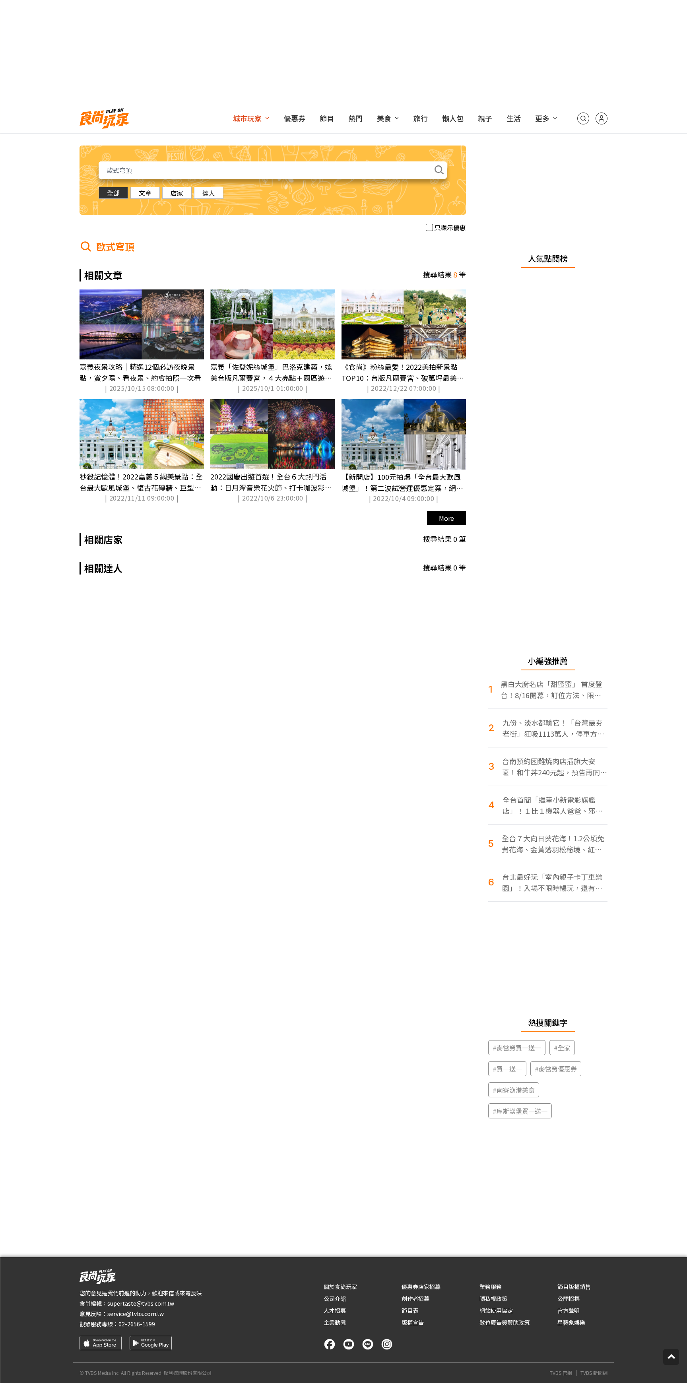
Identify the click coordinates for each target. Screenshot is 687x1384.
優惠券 (294, 118)
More (446, 518)
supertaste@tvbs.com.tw (140, 1303)
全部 (113, 193)
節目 (327, 118)
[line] (368, 1344)
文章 (145, 193)
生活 (514, 118)
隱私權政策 (493, 1298)
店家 (177, 193)
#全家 (562, 1047)
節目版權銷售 (574, 1287)
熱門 (355, 118)
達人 (208, 193)
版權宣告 (413, 1322)
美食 (384, 118)
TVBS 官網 (561, 1373)
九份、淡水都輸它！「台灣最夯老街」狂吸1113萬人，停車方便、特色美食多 (553, 728)
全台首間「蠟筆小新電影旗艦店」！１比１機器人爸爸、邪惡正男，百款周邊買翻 (553, 805)
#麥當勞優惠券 (556, 1068)
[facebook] (330, 1344)
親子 (485, 118)
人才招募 (335, 1310)
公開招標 (568, 1298)
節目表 (410, 1310)
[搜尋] (583, 118)
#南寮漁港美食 (514, 1090)
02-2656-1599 (136, 1324)
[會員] (601, 118)
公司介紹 (335, 1298)
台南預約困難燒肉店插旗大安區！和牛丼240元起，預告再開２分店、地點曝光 (554, 767)
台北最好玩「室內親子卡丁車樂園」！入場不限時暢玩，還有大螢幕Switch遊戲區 (552, 882)
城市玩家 (247, 118)
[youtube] (349, 1344)
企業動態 (335, 1322)
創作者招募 (415, 1298)
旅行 (420, 118)
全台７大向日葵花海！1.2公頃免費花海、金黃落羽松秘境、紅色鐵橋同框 (553, 844)
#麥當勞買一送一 (517, 1047)
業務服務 (490, 1287)
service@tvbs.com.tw (135, 1314)
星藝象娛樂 (571, 1322)
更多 (542, 118)
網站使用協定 (496, 1310)
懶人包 (453, 118)
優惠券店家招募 (421, 1287)
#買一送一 (507, 1068)
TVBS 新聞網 (593, 1373)
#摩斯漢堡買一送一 (520, 1111)
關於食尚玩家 (340, 1287)
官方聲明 (568, 1310)
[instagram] (387, 1344)
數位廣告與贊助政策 (504, 1322)
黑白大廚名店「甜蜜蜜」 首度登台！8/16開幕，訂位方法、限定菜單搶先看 (551, 690)
